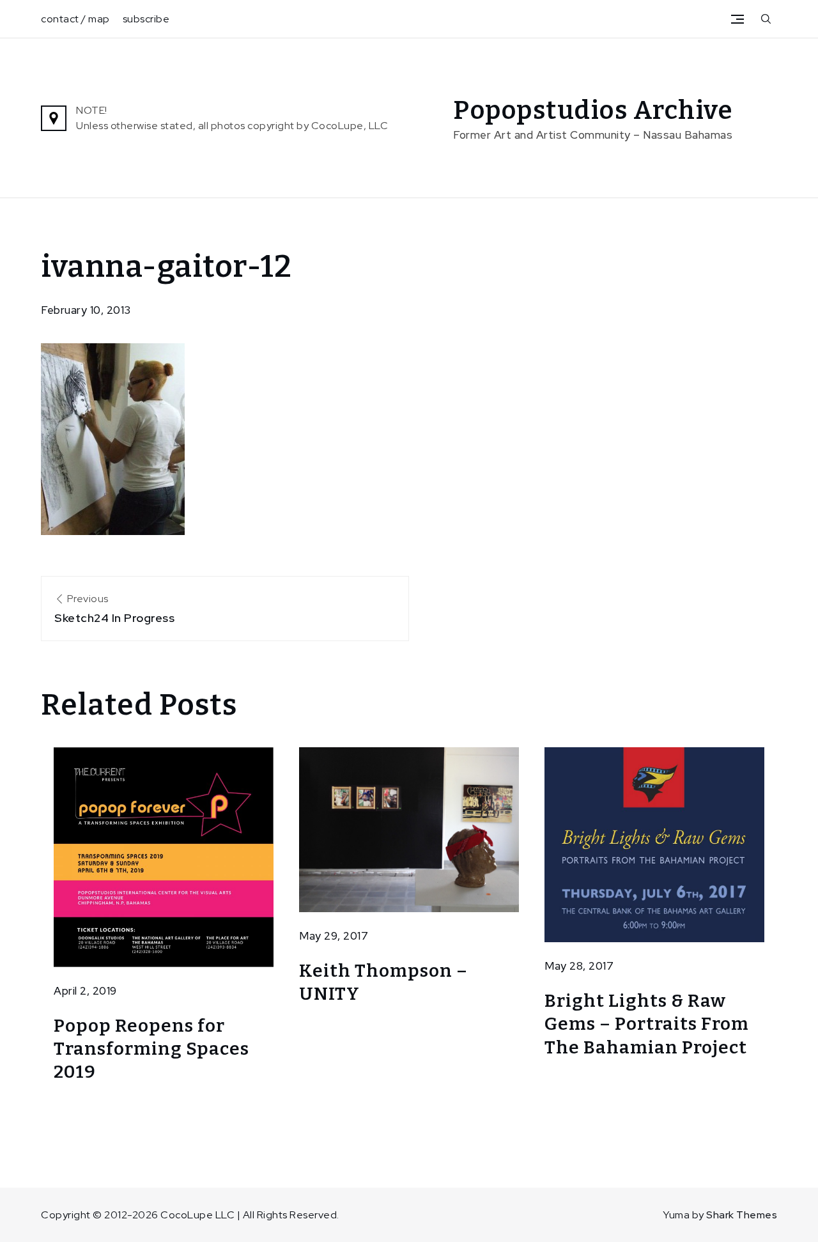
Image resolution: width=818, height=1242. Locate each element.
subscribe (146, 19)
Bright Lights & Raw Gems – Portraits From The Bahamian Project (646, 1024)
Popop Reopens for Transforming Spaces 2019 (151, 1049)
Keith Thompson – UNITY (383, 982)
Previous (114, 608)
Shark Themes (741, 1215)
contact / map (75, 19)
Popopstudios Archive (593, 110)
